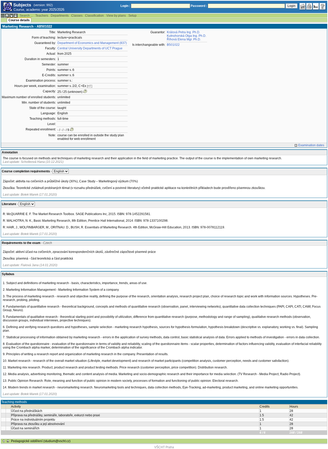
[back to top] (4, 441)
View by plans (116, 15)
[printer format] (16, 16)
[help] (322, 6)
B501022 (173, 45)
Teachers (41, 15)
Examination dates (311, 145)
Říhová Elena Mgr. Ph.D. (184, 39)
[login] (309, 6)
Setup (132, 15)
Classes (77, 15)
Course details (19, 20)
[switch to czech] (316, 6)
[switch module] (11, 16)
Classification (94, 15)
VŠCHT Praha (164, 447)
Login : (125, 6)
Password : (199, 6)
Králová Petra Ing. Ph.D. (183, 32)
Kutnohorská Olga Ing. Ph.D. (186, 36)
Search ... (26, 15)
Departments (60, 15)
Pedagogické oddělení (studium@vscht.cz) (40, 441)
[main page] (302, 6)
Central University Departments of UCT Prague (89, 48)
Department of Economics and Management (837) (92, 43)
